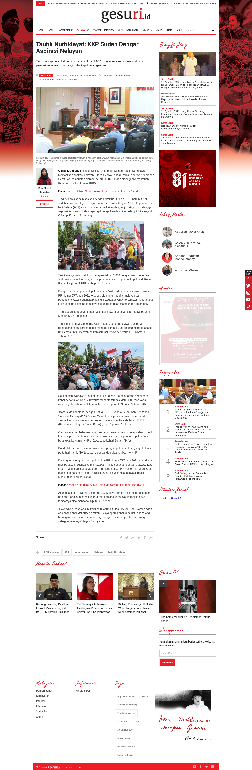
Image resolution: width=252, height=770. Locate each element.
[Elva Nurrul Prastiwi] (44, 176)
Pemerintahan (65, 30)
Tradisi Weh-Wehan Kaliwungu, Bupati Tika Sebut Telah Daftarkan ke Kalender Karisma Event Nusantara (193, 430)
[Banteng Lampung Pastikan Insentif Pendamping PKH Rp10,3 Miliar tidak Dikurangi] (54, 586)
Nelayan (98, 552)
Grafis (159, 30)
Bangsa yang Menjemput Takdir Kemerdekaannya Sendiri (178, 127)
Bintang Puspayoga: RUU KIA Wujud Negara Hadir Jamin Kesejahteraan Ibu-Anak (135, 608)
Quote (169, 30)
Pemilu (50, 30)
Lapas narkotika (125, 755)
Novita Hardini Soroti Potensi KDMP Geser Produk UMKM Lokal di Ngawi (194, 463)
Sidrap (144, 696)
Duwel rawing (123, 738)
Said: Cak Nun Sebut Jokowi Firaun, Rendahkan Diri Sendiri (103, 191)
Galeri (179, 30)
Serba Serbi (132, 30)
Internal (97, 30)
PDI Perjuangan (51, 552)
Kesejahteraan (82, 552)
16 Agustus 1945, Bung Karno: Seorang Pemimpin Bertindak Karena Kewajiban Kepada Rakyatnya (187, 114)
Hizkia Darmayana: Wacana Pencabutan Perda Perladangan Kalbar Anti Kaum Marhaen (153, 3)
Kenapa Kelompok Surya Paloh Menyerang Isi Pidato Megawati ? (106, 484)
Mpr (138, 721)
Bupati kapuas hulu (126, 696)
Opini (120, 30)
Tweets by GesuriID (170, 497)
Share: (40, 537)
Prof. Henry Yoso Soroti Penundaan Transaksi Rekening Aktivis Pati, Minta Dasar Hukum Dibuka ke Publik (194, 448)
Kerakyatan (83, 30)
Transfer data (123, 721)
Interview (109, 30)
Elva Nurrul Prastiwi (119, 75)
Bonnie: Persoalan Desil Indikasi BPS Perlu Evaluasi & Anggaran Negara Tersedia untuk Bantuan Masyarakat (192, 413)
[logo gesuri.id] (126, 15)
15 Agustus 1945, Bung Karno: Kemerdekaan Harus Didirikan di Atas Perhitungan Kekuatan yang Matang (186, 140)
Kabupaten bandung (127, 705)
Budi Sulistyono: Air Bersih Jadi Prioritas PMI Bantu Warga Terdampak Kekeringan (191, 476)
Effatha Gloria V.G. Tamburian (62, 79)
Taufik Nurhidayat (116, 552)
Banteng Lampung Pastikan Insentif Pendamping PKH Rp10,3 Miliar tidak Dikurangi (53, 608)
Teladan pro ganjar (126, 713)
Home (40, 30)
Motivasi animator (126, 746)
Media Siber (83, 690)
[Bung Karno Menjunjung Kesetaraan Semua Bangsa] (187, 596)
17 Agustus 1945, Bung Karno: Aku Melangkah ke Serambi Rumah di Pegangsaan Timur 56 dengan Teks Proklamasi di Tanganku (186, 85)
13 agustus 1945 (125, 730)
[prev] (150, 596)
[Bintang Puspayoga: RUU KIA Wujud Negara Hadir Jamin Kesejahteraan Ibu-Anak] (136, 586)
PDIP (67, 552)
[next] (40, 596)
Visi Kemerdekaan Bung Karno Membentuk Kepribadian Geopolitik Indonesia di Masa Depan (184, 99)
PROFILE (44, 204)
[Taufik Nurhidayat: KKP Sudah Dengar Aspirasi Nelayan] (95, 120)
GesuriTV (147, 30)
